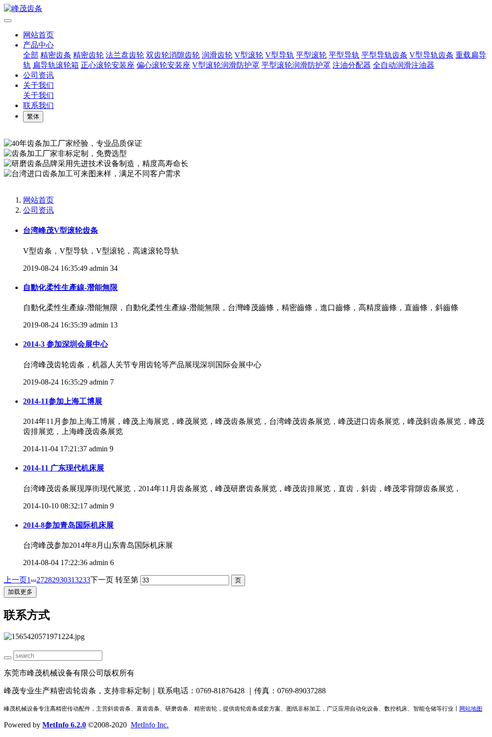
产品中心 (38, 45)
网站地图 (470, 708)
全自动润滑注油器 (403, 65)
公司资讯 (38, 75)
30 (63, 580)
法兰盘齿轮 (125, 55)
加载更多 (20, 591)
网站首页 (38, 35)
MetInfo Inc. (150, 725)
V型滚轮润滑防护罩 (225, 65)
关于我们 (38, 85)
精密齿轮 (88, 55)
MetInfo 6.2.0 (64, 725)
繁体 (33, 116)
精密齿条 (55, 55)
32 (79, 580)
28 (48, 580)
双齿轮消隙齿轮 (173, 55)
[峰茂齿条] (246, 9)
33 (86, 580)
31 (71, 580)
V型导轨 (279, 55)
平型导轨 (344, 55)
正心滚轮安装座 (108, 65)
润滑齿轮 (217, 55)
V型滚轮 (248, 55)
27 (40, 580)
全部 (30, 55)
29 (56, 580)
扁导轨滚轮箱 (56, 65)
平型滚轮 (311, 55)
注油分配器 (351, 65)
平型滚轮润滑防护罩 (296, 65)
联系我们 (38, 105)
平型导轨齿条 (384, 55)
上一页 (15, 580)
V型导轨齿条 (431, 55)
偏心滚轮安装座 (163, 65)
